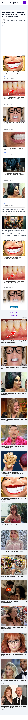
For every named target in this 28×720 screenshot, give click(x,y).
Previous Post (14, 312)
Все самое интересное (10, 3)
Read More (14, 307)
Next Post (14, 315)
